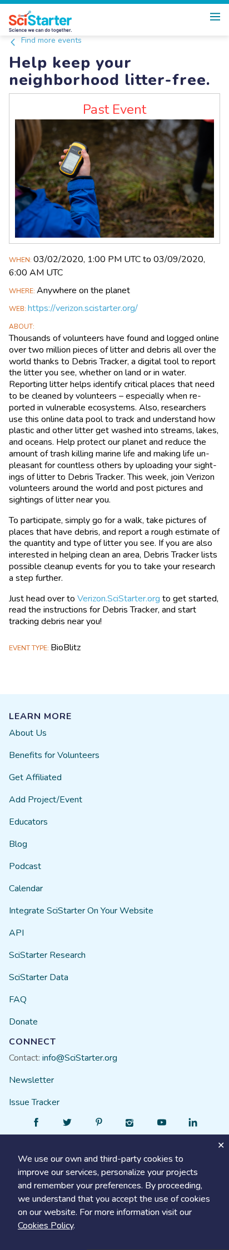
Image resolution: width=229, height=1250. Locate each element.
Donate (23, 1022)
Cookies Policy (45, 1225)
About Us (28, 733)
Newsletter (31, 1080)
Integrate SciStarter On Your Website (81, 911)
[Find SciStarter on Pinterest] (98, 1122)
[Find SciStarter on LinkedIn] (192, 1122)
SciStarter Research (47, 955)
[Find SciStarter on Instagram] (130, 1122)
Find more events (50, 40)
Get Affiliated (35, 777)
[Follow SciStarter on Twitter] (67, 1122)
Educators (28, 822)
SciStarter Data (38, 977)
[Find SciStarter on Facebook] (36, 1122)
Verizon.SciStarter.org (118, 599)
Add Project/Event (45, 800)
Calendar (26, 888)
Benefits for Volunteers (54, 755)
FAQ (18, 999)
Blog (18, 844)
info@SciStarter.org (79, 1058)
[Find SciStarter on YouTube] (161, 1122)
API (16, 933)
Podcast (25, 866)
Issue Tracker (34, 1102)
